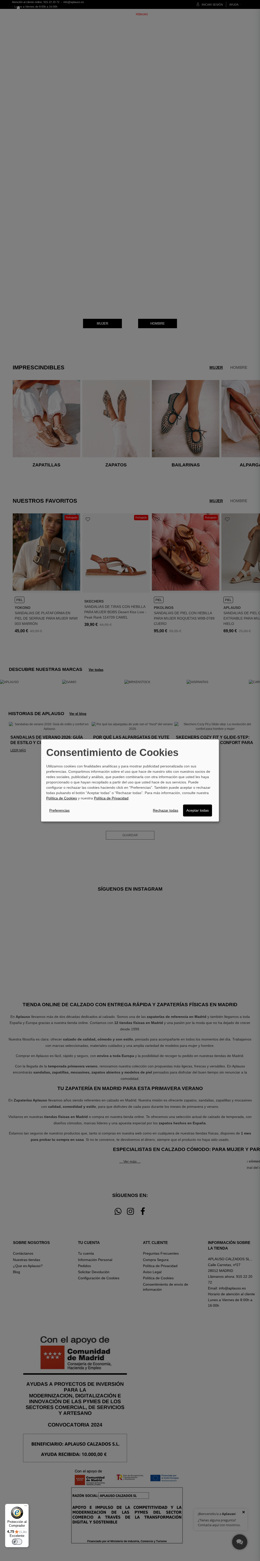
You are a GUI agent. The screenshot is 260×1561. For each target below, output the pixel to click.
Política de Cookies (61, 798)
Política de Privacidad (111, 798)
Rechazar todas (165, 810)
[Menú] (26, 1507)
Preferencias (59, 810)
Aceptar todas (197, 810)
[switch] (17, 1542)
